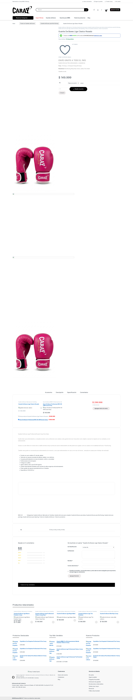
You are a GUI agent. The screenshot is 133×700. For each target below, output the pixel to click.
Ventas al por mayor (94, 686)
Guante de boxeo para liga (64, 28)
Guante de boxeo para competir (84, 27)
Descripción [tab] (59, 392)
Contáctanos (61, 677)
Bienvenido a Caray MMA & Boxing (21, 1)
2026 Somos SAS (17, 698)
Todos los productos (79, 17)
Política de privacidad (94, 690)
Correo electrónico (73, 565)
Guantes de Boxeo (51, 17)
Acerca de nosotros (63, 675)
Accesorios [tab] (48, 392)
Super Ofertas (39, 17)
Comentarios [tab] (84, 392)
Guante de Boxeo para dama (98, 27)
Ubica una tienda (87, 1)
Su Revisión (71, 550)
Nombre (70, 560)
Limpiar (82, 83)
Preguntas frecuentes (94, 679)
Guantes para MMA (65, 17)
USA (116, 9)
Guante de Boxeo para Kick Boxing (49, 23)
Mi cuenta (118, 1)
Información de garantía (95, 681)
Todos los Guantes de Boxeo (27, 23)
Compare (75, 44)
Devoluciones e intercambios (96, 684)
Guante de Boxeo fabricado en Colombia (67, 27)
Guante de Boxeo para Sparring (78, 28)
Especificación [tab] (71, 392)
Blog (89, 17)
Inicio (14, 23)
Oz (60, 82)
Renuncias (91, 688)
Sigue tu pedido (99, 1)
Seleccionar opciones (30, 622)
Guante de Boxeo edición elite (106, 611)
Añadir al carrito (79, 89)
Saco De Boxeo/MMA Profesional (50, 401)
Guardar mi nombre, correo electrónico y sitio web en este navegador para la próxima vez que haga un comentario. (92, 571)
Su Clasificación (72, 546)
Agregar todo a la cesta (101, 408)
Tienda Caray (109, 1)
